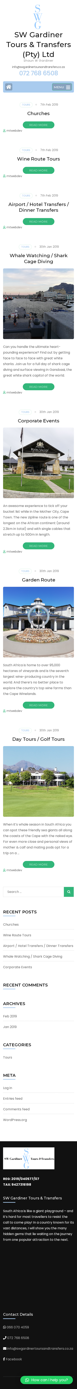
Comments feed (16, 1109)
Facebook (14, 1359)
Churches (38, 113)
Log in (7, 1088)
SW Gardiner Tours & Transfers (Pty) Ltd (38, 44)
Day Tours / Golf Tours (38, 739)
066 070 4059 (18, 1327)
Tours (26, 104)
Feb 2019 (10, 1016)
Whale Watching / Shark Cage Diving (39, 258)
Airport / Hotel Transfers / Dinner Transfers (38, 207)
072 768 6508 (18, 1338)
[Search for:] (30, 891)
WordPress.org (15, 1120)
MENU (59, 87)
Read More (38, 125)
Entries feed (12, 1098)
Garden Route (38, 580)
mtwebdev (14, 131)
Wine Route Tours (38, 159)
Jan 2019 (10, 1027)
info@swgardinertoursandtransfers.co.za (40, 1348)
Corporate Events (38, 421)
